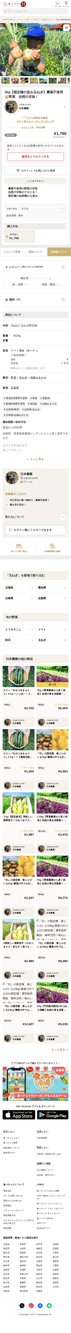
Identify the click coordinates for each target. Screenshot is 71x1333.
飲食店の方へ (9, 1153)
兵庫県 (56, 1270)
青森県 (23, 1244)
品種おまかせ (38, 377)
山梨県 (39, 1261)
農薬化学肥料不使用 (16, 398)
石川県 (6, 1261)
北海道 (6, 1244)
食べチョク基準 (10, 1143)
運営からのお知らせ (12, 1201)
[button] (35, 276)
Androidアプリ (44, 1228)
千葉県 (56, 1253)
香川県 (6, 1282)
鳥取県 (39, 1274)
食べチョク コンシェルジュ (49, 1203)
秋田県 (6, 1248)
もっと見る (37, 459)
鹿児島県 (24, 1291)
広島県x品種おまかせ (17, 415)
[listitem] (19, 588)
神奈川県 (24, 1257)
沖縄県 (39, 1291)
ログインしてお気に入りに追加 (38, 170)
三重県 (56, 1265)
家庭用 (46, 398)
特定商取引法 (9, 1215)
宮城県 (56, 1244)
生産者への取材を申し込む (49, 1154)
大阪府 (39, 1270)
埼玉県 (39, 1253)
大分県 (56, 1287)
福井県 (23, 1261)
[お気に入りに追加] (66, 27)
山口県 (39, 1278)
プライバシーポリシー (13, 1210)
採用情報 (7, 1228)
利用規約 (7, 1205)
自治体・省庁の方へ (46, 1175)
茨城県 (56, 1248)
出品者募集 (42, 1138)
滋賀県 (6, 1270)
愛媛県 (23, 1282)
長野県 (56, 1261)
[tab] (12, 252)
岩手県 (39, 1244)
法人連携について (45, 1170)
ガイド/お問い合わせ (12, 1196)
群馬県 (23, 1253)
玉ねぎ (23, 377)
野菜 (13, 377)
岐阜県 (6, 1265)
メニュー (66, 6)
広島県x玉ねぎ (32, 409)
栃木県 (6, 1253)
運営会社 (7, 1191)
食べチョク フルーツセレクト (50, 1208)
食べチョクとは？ (11, 1138)
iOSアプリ (41, 1223)
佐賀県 (6, 1287)
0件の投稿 (40, 127)
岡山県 (6, 1278)
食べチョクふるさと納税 (48, 1191)
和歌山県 (24, 1274)
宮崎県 (6, 1291)
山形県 (23, 1248)
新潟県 (39, 1257)
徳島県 (56, 1278)
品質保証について (11, 1148)
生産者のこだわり (16, 493)
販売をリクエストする (35, 156)
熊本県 (39, 1287)
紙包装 (33, 403)
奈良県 (6, 1274)
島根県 (56, 1274)
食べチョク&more (45, 1218)
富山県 (56, 1257)
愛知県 (39, 1265)
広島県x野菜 (12, 409)
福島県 (39, 1248)
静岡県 (23, 1265)
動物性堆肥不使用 (15, 403)
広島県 (15, 387)
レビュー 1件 (28, 127)
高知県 (39, 1282)
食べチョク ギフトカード (48, 1213)
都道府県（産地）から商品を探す (20, 1237)
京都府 (23, 1270)
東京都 (6, 1257)
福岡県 (56, 1282)
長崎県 (23, 1287)
